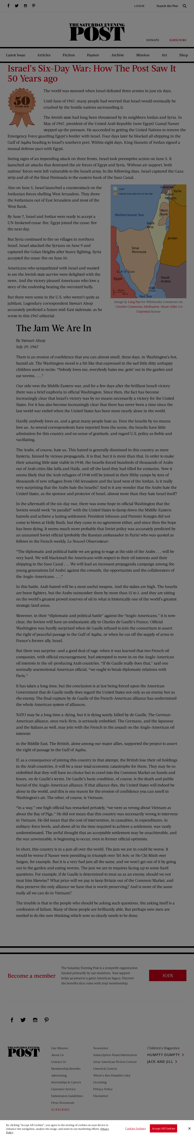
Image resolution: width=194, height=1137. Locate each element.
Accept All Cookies (163, 1128)
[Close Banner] (189, 1128)
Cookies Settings (135, 1128)
